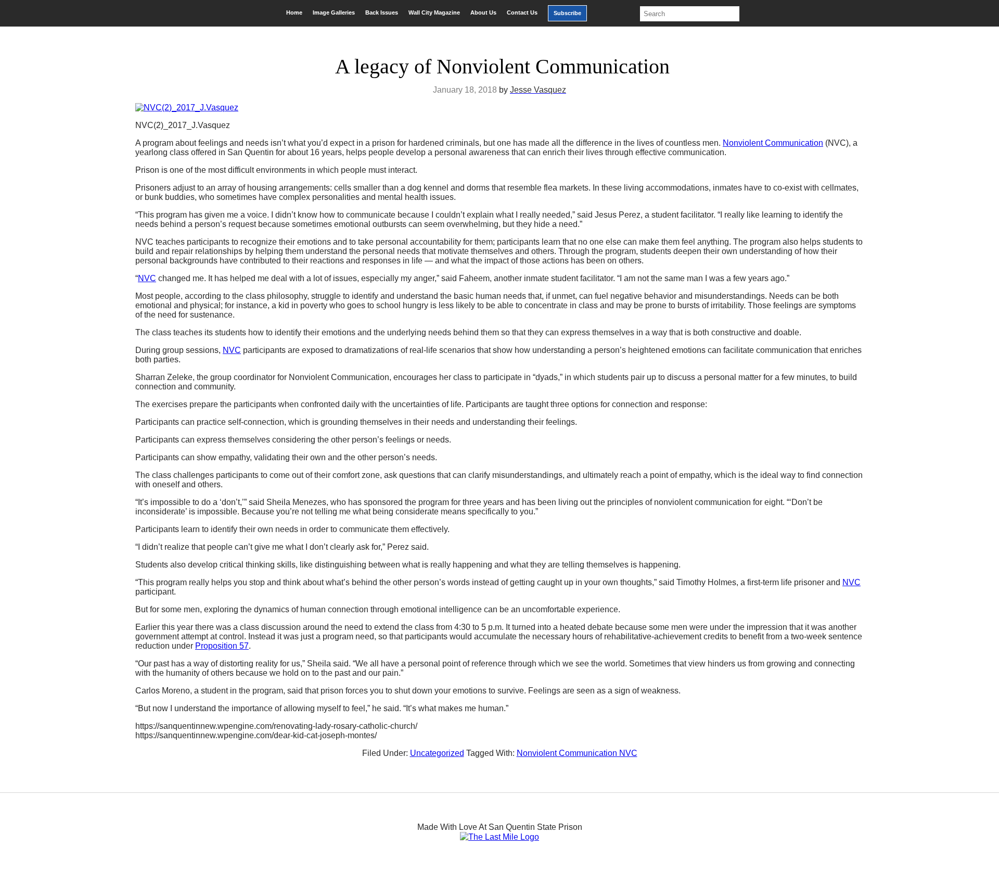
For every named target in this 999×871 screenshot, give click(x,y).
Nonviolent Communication (773, 142)
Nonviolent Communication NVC (577, 753)
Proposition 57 (222, 645)
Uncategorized (437, 753)
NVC (147, 278)
